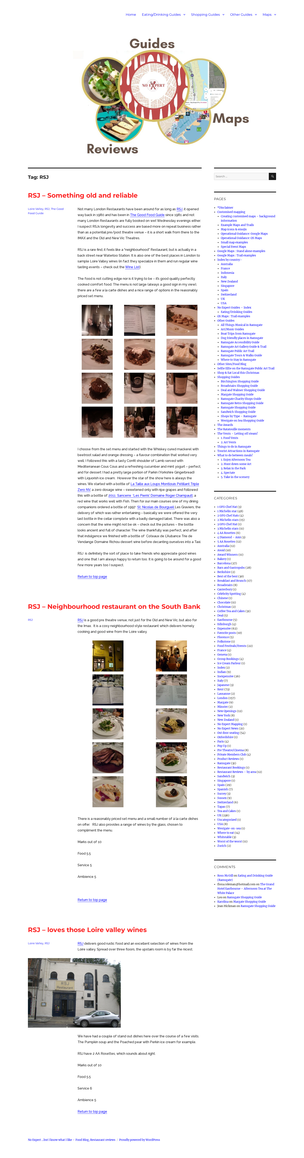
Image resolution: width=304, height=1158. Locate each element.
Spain (224, 290)
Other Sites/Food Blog (231, 364)
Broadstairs (225, 585)
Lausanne (223, 694)
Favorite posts (226, 633)
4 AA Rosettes (226, 533)
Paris (220, 741)
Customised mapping (231, 212)
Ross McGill (225, 875)
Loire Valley (35, 208)
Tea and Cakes (226, 811)
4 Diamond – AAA (229, 537)
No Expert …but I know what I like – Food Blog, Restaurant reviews (71, 1140)
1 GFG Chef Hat (227, 507)
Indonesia (227, 273)
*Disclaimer (225, 207)
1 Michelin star (227, 511)
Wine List (132, 267)
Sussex (222, 798)
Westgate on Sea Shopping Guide (242, 420)
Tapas (221, 806)
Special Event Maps (233, 247)
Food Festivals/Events (231, 646)
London (222, 698)
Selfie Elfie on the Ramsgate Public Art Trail (245, 368)
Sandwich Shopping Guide (238, 412)
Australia (227, 264)
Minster (222, 707)
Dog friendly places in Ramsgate (242, 338)
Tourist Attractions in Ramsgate (238, 451)
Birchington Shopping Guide (240, 381)
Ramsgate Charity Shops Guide (241, 399)
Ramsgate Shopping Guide (238, 407)
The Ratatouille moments (234, 429)
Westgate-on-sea (229, 828)
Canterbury (224, 589)
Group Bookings (228, 659)
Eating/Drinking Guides (161, 15)
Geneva (222, 654)
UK (223, 299)
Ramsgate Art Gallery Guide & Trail (243, 346)
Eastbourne (224, 620)
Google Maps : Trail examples (236, 255)
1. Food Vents (229, 438)
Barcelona (224, 563)
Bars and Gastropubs (231, 567)
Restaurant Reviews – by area (236, 772)
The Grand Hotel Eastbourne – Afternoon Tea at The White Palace (245, 889)
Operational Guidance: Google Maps (244, 233)
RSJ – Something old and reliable (83, 195)
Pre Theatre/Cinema (230, 750)
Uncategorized (227, 820)
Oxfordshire (225, 737)
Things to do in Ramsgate (234, 446)
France (225, 268)
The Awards (225, 425)
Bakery (221, 559)
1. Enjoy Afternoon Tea (235, 459)
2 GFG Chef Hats (228, 515)
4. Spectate (228, 472)
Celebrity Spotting (229, 594)
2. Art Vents (228, 442)
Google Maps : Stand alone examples (241, 251)
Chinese (222, 598)
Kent (220, 689)
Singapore (227, 286)
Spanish (222, 789)
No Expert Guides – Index (234, 307)
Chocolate (223, 602)
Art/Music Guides (232, 329)
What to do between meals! (235, 455)
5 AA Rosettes (226, 541)
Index (221, 667)
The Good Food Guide (147, 215)
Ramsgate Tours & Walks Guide (241, 355)
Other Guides (241, 15)
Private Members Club (231, 754)
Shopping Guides (205, 15)
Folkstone (224, 641)
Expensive (224, 628)
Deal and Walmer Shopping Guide (243, 390)
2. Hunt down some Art (236, 464)
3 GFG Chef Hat (227, 524)
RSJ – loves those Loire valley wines (87, 930)
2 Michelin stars (228, 520)
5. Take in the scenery (235, 477)
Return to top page (92, 577)
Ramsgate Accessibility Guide (240, 342)
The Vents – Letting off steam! (237, 433)
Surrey (221, 793)
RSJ (179, 209)
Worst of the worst (229, 841)
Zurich (221, 846)
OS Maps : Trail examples (233, 316)
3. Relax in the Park (233, 468)
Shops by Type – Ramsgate (238, 416)
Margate (222, 702)
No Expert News (227, 728)
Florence (223, 637)
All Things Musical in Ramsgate (241, 325)
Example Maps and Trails (237, 225)
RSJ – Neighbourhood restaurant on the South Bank (114, 606)
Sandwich (223, 776)
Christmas (224, 607)
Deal (220, 615)
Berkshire (223, 572)
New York (223, 715)
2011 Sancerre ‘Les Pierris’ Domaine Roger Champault (150, 495)
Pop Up (222, 746)
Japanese (223, 685)
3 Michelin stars (227, 528)
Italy (224, 277)
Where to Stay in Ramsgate (238, 360)
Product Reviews (228, 759)
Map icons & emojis (234, 229)
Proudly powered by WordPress (139, 1140)
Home (131, 15)
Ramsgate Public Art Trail (237, 351)
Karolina (223, 901)
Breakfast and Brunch (231, 581)
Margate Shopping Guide (237, 394)
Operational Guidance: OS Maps (241, 238)
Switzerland (229, 294)
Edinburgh (224, 624)
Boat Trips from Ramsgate (238, 333)
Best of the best (227, 576)
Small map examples (234, 242)
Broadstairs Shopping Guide (239, 386)
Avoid (221, 550)
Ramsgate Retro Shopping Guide (242, 403)
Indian (221, 672)
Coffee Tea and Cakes (231, 611)
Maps (267, 15)
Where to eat (225, 833)
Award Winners (227, 554)
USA (223, 303)
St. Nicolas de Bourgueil (156, 507)
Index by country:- (229, 260)
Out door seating (228, 733)
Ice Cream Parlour (229, 663)
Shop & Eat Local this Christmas (238, 373)
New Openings (226, 711)
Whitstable (224, 837)
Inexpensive (225, 676)
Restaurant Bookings (231, 767)
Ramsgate (223, 763)
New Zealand (229, 281)
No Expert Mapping (230, 724)
